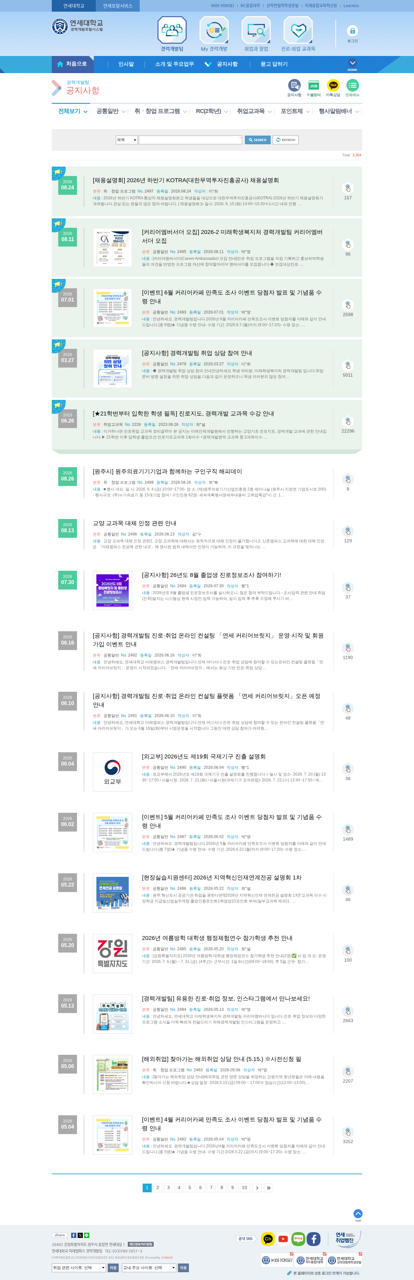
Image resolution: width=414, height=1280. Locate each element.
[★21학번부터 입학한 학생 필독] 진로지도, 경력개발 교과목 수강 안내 (183, 413)
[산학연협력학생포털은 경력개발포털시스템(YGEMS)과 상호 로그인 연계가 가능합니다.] (344, 1259)
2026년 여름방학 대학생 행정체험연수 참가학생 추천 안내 (217, 938)
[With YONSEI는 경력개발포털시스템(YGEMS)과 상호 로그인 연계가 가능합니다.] (277, 1259)
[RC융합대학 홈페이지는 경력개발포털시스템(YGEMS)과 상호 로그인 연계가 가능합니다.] (310, 1259)
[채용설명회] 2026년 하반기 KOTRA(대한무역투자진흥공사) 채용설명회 (186, 180)
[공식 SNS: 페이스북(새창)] (314, 1238)
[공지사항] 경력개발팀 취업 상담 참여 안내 (197, 353)
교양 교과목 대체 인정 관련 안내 (135, 523)
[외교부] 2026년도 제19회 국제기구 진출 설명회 (204, 756)
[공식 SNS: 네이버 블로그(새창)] (298, 1238)
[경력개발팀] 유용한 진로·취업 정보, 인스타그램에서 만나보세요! (226, 998)
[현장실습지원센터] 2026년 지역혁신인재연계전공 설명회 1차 (222, 877)
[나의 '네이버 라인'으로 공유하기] (86, 1235)
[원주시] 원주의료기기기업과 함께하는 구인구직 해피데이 (167, 471)
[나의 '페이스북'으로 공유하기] (73, 1235)
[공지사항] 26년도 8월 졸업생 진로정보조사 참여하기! (211, 575)
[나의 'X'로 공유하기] (80, 1235)
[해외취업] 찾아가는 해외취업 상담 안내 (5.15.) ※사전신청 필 (221, 1059)
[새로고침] (286, 140)
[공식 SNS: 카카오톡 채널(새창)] (268, 1238)
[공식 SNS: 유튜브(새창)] (283, 1238)
